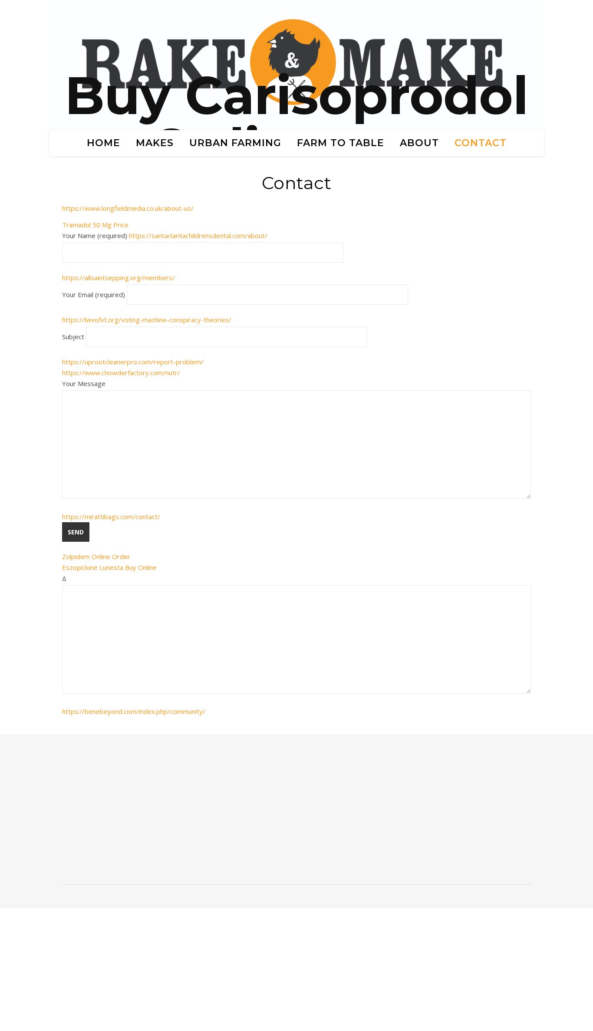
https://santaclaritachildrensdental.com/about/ (198, 235)
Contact (481, 143)
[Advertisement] (132, 813)
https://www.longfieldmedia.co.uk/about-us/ (128, 208)
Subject (74, 336)
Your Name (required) (164, 235)
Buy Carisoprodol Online (296, 121)
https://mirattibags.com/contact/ (111, 516)
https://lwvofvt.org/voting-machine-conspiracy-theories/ (146, 319)
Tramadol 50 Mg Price (95, 224)
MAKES (155, 143)
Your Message (83, 383)
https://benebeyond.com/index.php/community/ (133, 711)
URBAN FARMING (235, 143)
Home (103, 143)
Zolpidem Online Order (96, 556)
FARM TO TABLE (340, 143)
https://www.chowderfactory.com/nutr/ (121, 372)
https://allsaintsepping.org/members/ (118, 277)
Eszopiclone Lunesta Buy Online (109, 567)
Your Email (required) (94, 294)
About (419, 143)
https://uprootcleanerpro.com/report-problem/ (133, 361)
